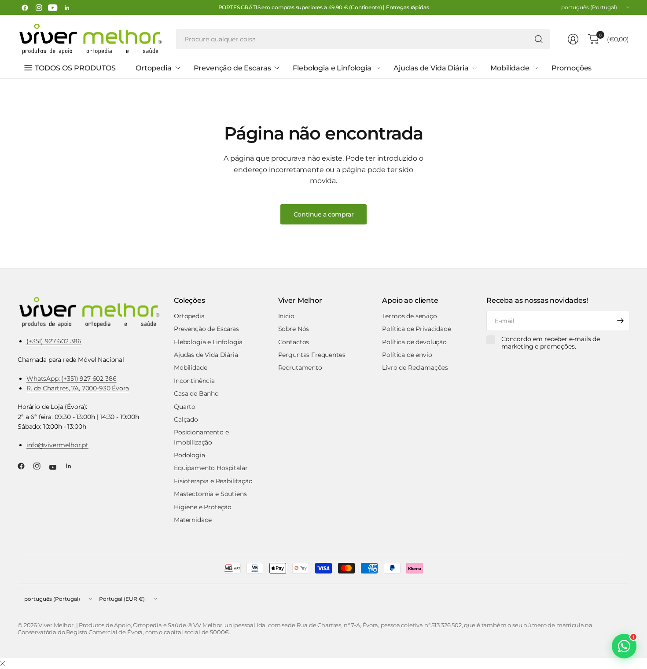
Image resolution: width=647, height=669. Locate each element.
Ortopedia (189, 316)
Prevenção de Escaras (206, 329)
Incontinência (194, 381)
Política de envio (407, 355)
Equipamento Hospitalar (210, 468)
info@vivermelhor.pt (57, 445)
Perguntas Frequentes (312, 355)
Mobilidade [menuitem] (509, 68)
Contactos (293, 342)
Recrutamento (300, 367)
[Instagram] (39, 7)
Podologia (189, 455)
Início (286, 316)
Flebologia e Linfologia (208, 342)
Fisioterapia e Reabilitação (213, 481)
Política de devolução (414, 342)
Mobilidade (190, 367)
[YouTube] (53, 7)
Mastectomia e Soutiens (210, 494)
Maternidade (193, 520)
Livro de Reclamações (415, 367)
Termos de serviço (409, 316)
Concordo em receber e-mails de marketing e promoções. (550, 343)
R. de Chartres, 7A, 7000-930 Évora (77, 388)
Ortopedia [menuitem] (154, 68)
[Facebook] (25, 7)
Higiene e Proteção (203, 507)
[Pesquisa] (539, 39)
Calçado (186, 419)
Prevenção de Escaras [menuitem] (232, 68)
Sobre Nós (293, 329)
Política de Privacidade (416, 329)
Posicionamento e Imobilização (201, 437)
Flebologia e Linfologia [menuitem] (332, 68)
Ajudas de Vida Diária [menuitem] (431, 68)
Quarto (184, 407)
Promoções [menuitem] (571, 68)
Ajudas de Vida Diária (206, 355)
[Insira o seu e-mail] (620, 321)
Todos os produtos (75, 68)
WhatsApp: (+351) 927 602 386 (71, 378)
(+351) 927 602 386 (53, 341)
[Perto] (2, 663)
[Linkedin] (67, 7)
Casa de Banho (196, 393)
